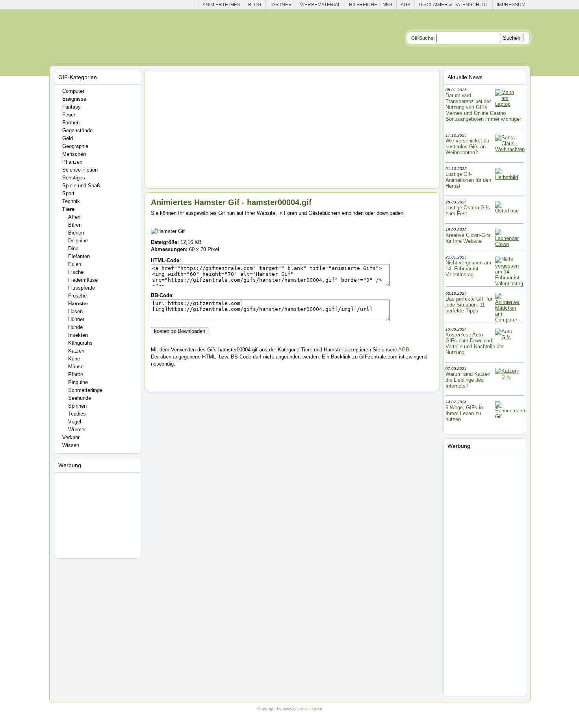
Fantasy (71, 107)
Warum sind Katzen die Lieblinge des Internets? (467, 380)
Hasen (75, 311)
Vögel (74, 422)
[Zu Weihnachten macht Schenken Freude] (510, 149)
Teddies (77, 414)
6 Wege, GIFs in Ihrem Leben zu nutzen (464, 413)
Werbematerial (320, 4)
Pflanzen (72, 162)
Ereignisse (74, 99)
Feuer (68, 115)
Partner (280, 4)
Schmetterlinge (85, 390)
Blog (254, 4)
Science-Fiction (80, 170)
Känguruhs (80, 343)
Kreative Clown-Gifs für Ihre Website (468, 238)
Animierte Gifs (221, 4)
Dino (73, 248)
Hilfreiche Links (370, 4)
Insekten (78, 335)
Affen (74, 217)
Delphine (78, 241)
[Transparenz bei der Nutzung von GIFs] (509, 104)
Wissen (70, 445)
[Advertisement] (98, 514)
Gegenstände (77, 130)
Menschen (74, 154)
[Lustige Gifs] (511, 416)
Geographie (75, 146)
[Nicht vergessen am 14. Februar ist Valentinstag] (509, 283)
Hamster (78, 304)
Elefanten (79, 256)
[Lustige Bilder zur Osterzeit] (509, 211)
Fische (76, 272)
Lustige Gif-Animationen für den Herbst (468, 180)
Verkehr (71, 437)
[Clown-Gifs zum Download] (509, 244)
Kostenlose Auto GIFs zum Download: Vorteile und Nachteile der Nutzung (474, 343)
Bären (75, 225)
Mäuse (76, 367)
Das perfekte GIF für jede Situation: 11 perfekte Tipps (468, 305)
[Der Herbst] (509, 177)
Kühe (74, 359)
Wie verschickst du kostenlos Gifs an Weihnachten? (467, 146)
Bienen (76, 233)
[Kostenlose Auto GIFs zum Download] (509, 337)
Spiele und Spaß (81, 185)
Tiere (68, 209)
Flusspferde (81, 288)
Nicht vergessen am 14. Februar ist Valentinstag (468, 268)
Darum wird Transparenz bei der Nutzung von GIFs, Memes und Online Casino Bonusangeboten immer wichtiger (483, 107)
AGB (405, 4)
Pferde (75, 374)
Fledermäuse (83, 280)
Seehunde (79, 398)
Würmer (77, 429)
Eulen (74, 264)
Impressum (511, 4)
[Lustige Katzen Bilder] (509, 377)
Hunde (75, 327)
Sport (68, 193)
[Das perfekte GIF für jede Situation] (509, 320)
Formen (71, 123)
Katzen (76, 351)
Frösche (77, 296)
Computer (73, 91)
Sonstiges (73, 178)
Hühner (76, 319)
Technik (71, 201)
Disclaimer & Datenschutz (453, 4)
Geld (67, 138)
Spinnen (77, 406)
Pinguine (78, 382)
